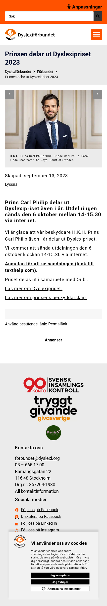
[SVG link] (30, 34)
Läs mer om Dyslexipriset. (33, 288)
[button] (96, 34)
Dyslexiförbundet (18, 72)
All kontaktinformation (37, 491)
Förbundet (45, 72)
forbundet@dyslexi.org (37, 458)
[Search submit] (98, 16)
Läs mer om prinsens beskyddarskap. (46, 297)
